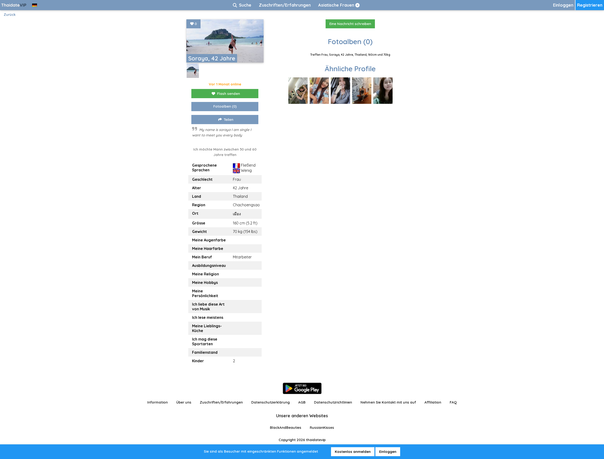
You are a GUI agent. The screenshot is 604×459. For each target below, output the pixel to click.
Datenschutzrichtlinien (333, 402)
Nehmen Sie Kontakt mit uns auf (388, 402)
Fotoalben (225, 106)
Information (157, 402)
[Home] (14, 5)
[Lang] (34, 5)
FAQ (453, 402)
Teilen (228, 119)
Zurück (10, 14)
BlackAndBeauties (285, 427)
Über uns (183, 402)
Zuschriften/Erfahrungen (221, 402)
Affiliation (432, 402)
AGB (302, 402)
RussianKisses (322, 427)
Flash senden (228, 93)
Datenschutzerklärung (270, 402)
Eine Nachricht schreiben (350, 23)
